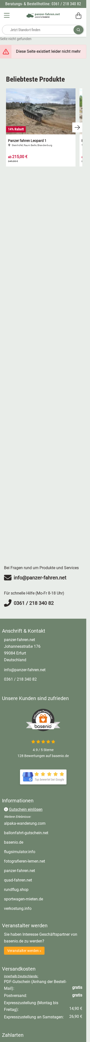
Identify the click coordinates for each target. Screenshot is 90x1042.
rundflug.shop (37, 889)
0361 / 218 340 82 (20, 679)
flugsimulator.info (40, 851)
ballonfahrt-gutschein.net (43, 832)
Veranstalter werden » (24, 951)
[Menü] (7, 15)
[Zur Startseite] (43, 15)
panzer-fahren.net (40, 870)
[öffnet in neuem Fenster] (43, 776)
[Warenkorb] (78, 15)
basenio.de (34, 842)
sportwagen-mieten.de (43, 898)
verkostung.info (38, 908)
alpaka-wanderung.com (43, 823)
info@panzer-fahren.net (25, 669)
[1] (79, 29)
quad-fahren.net (39, 879)
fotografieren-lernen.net (43, 861)
